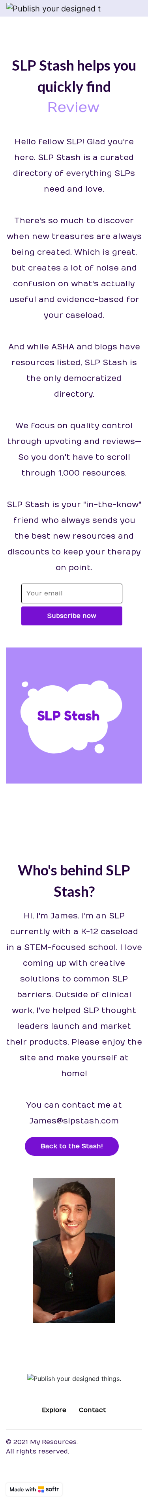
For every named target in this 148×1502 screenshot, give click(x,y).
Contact (92, 1410)
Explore (54, 1410)
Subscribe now (71, 615)
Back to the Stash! (72, 1146)
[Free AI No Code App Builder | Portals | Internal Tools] (34, 1489)
